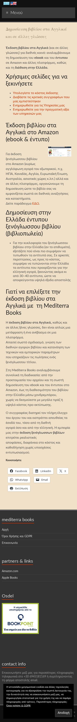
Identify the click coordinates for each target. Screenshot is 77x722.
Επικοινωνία (10, 543)
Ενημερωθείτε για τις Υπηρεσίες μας (39, 105)
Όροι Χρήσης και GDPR (17, 536)
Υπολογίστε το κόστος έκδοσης (35, 93)
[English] (13, 4)
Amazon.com (10, 571)
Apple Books (10, 577)
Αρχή (5, 529)
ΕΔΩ (35, 203)
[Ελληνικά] (6, 4)
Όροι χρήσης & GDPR (18, 705)
